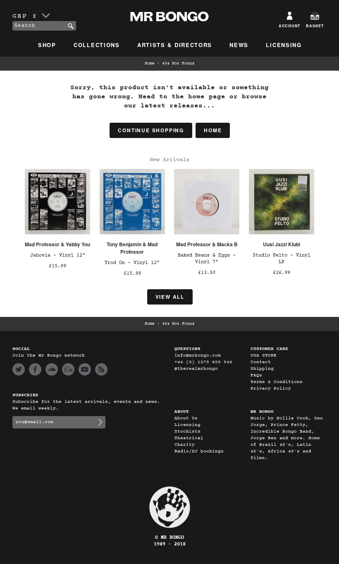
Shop (47, 45)
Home (150, 64)
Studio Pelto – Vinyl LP (281, 258)
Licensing (283, 45)
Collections (97, 45)
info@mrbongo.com (197, 355)
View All (169, 296)
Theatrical (188, 438)
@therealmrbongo (196, 369)
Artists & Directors (174, 45)
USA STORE (264, 355)
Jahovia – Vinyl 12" (57, 255)
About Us (186, 418)
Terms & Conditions (277, 382)
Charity (184, 445)
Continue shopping (151, 130)
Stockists (187, 431)
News (238, 45)
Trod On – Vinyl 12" (132, 262)
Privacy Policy (271, 389)
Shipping (262, 369)
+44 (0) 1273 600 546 (203, 362)
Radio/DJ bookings (199, 451)
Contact (261, 362)
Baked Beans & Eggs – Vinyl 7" (207, 258)
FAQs (256, 375)
